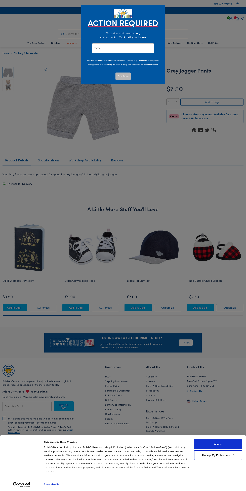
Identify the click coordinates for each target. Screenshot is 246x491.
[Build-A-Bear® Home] (123, 13)
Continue (123, 76)
